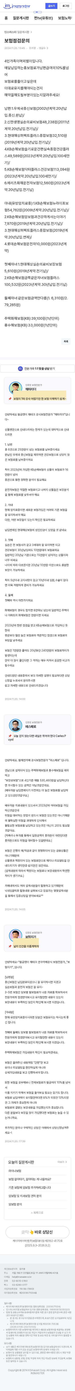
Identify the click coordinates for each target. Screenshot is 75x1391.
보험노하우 (66, 18)
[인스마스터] (16, 6)
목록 (66, 341)
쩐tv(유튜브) (43, 18)
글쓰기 (51, 5)
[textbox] (37, 193)
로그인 (66, 5)
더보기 (61, 1162)
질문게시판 (21, 18)
